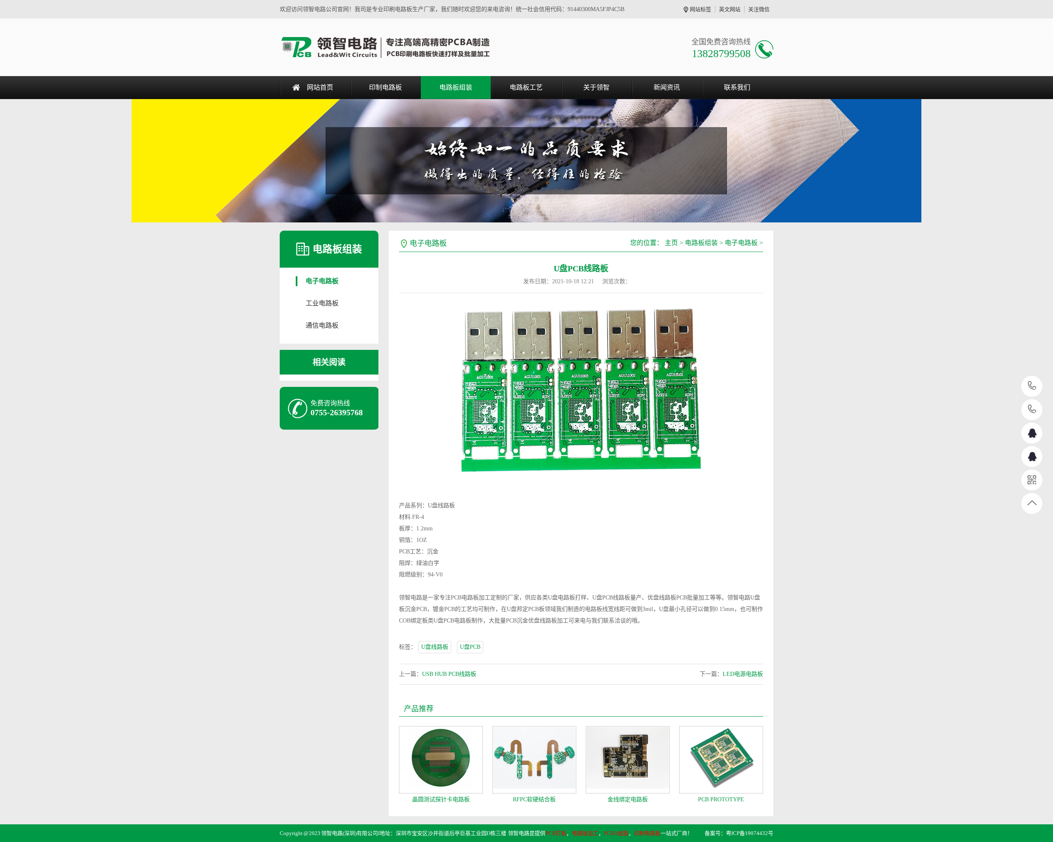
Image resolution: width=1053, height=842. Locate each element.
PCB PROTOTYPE (721, 799)
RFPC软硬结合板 (534, 799)
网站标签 (700, 9)
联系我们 (737, 87)
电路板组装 (455, 87)
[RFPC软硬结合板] (534, 759)
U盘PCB (470, 647)
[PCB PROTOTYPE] (721, 759)
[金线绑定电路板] (628, 759)
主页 (671, 242)
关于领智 (596, 87)
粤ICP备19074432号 (749, 833)
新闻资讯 (667, 87)
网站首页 (320, 87)
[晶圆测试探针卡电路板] (441, 759)
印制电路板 (385, 87)
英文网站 (729, 9)
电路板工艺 (526, 87)
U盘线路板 (434, 647)
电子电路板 (322, 281)
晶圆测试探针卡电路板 (441, 799)
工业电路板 (322, 303)
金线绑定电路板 (628, 799)
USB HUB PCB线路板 (449, 674)
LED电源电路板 (743, 674)
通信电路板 (322, 325)
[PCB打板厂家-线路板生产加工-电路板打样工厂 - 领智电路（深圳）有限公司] (386, 47)
